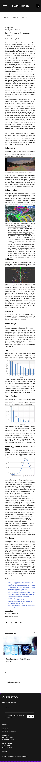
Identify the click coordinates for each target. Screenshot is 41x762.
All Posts (6, 17)
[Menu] (5, 5)
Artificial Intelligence (11, 613)
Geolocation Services (11, 616)
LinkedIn (4, 724)
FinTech (15, 17)
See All (33, 633)
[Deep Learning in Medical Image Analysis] (20, 646)
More (23, 17)
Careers (4, 751)
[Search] (38, 6)
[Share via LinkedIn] (16, 622)
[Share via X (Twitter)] (11, 622)
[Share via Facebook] (6, 622)
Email (7, 708)
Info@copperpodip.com (9, 731)
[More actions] (34, 29)
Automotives (9, 611)
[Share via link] (21, 622)
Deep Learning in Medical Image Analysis (18, 660)
